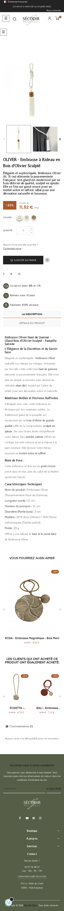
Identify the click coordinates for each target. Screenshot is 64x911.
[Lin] (34, 217)
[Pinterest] (33, 818)
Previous (4, 139)
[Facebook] (20, 818)
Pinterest (19, 274)
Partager (3, 274)
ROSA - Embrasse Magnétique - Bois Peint (32, 638)
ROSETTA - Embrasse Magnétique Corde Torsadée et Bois (17, 708)
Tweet (11, 274)
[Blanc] (19, 217)
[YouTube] (26, 818)
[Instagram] (40, 818)
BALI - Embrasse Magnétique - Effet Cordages (47, 708)
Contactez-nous (12, 248)
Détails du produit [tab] (32, 323)
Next (60, 139)
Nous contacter (53, 11)
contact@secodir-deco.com (32, 876)
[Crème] (26, 217)
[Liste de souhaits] (47, 260)
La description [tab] (32, 314)
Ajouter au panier (24, 260)
